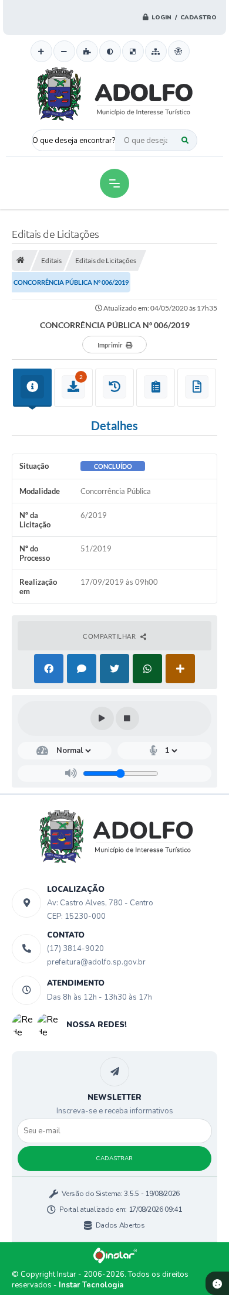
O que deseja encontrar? (73, 140)
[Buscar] (185, 140)
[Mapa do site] (156, 51)
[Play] (102, 718)
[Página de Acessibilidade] (179, 51)
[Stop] (127, 718)
